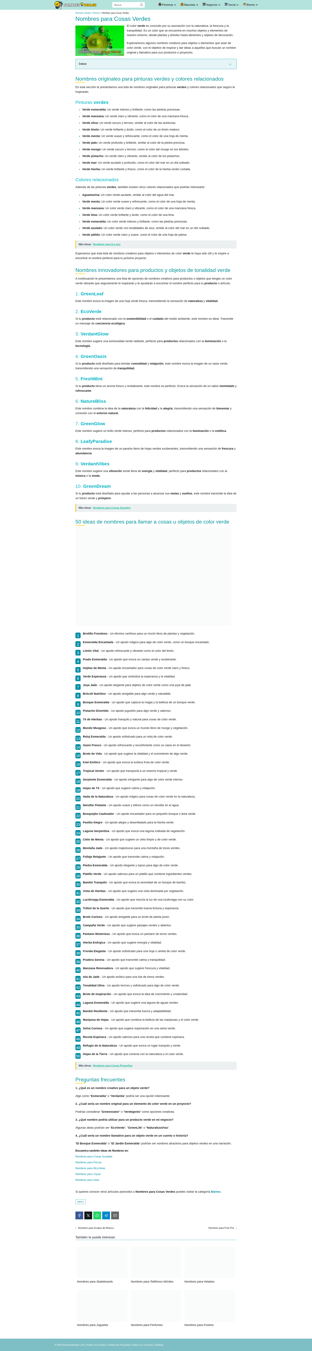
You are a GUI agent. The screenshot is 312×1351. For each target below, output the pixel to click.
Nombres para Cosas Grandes (93, 1156)
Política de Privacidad (119, 1345)
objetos (80, 1201)
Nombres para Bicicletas (90, 1168)
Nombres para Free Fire (221, 1227)
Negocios (211, 4)
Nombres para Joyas (88, 1174)
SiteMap (159, 1345)
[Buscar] (141, 4)
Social (232, 4)
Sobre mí (137, 1345)
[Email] (115, 1215)
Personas (167, 4)
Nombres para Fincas (88, 1162)
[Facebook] (79, 1215)
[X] (88, 1215)
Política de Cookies (96, 1345)
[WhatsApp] (97, 1215)
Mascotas (189, 4)
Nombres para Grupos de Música (96, 1227)
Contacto (148, 1345)
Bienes (250, 4)
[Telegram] (106, 1215)
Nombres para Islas (87, 1179)
